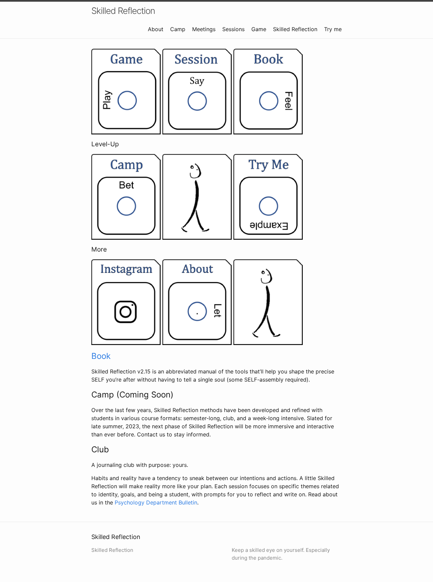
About (155, 29)
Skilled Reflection (123, 10)
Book (101, 356)
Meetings (203, 29)
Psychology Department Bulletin (156, 502)
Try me (333, 29)
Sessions (233, 29)
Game (258, 29)
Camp (177, 29)
